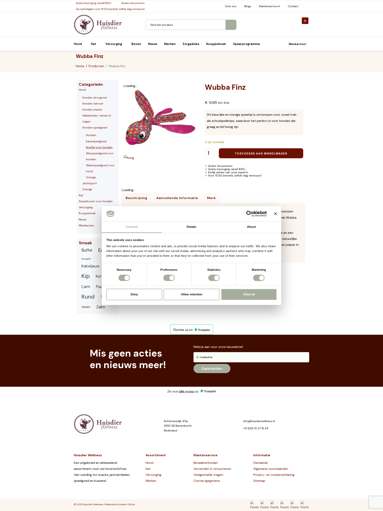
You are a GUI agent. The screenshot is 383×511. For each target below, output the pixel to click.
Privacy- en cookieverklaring (273, 475)
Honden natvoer (93, 103)
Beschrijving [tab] (136, 198)
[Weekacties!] (284, 43)
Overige (91, 177)
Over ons (230, 6)
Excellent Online (126, 504)
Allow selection (191, 294)
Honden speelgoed (94, 127)
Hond (82, 90)
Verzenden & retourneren (212, 469)
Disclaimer (260, 463)
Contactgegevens (206, 481)
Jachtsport (89, 183)
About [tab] (251, 227)
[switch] (169, 278)
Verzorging (86, 207)
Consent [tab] (132, 227)
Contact (293, 6)
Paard (101, 286)
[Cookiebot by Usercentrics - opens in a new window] (249, 214)
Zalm (100, 307)
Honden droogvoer (94, 97)
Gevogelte (86, 258)
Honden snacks (92, 109)
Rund (88, 296)
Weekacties (86, 225)
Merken (151, 481)
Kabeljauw (90, 266)
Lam (85, 286)
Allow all (249, 294)
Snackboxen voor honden (96, 201)
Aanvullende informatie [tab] (177, 198)
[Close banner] (275, 213)
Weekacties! (297, 44)
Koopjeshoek (87, 213)
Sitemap (259, 481)
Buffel (86, 250)
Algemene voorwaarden (270, 469)
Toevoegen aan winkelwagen (261, 153)
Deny (134, 294)
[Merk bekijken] (129, 157)
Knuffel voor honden (99, 147)
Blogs (247, 6)
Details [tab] (191, 227)
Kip (85, 276)
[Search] (231, 25)
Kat (81, 195)
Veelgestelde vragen (208, 475)
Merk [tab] (211, 198)
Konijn (101, 276)
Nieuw (83, 219)
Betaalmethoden (205, 463)
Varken (85, 307)
